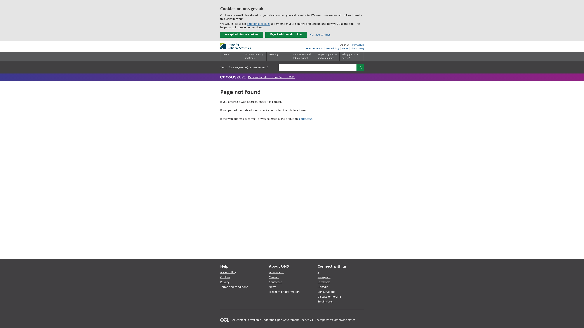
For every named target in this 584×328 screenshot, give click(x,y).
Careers (274, 277)
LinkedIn (323, 287)
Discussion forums (330, 296)
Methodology (332, 48)
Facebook (324, 282)
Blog (361, 48)
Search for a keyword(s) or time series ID (244, 67)
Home (226, 54)
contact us (305, 119)
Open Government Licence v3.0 (295, 320)
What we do (276, 272)
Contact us (275, 282)
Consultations (326, 292)
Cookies (225, 277)
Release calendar (314, 48)
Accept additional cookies (241, 34)
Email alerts (325, 301)
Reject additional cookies (286, 34)
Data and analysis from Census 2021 (271, 77)
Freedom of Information (284, 292)
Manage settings (320, 34)
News (272, 287)
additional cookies (258, 24)
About (354, 48)
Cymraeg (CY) (358, 45)
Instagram (324, 277)
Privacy (224, 282)
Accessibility (228, 272)
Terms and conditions (234, 287)
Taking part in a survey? (350, 56)
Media (345, 48)
